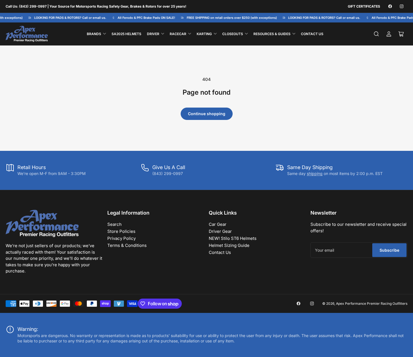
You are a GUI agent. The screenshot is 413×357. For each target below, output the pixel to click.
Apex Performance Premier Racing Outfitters (371, 303)
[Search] (376, 34)
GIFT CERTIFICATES (364, 6)
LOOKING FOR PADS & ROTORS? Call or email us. (68, 18)
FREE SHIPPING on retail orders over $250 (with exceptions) (230, 18)
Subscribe (389, 250)
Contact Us (312, 34)
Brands (94, 34)
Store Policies (121, 231)
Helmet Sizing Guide (229, 245)
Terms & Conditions (127, 245)
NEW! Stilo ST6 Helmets (233, 238)
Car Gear (217, 224)
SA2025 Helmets (126, 34)
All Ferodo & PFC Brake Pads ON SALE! (145, 18)
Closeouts (232, 34)
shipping (315, 173)
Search (114, 224)
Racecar (178, 34)
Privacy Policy (121, 238)
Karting (204, 34)
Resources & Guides (272, 34)
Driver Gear (220, 231)
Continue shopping (206, 113)
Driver (153, 34)
